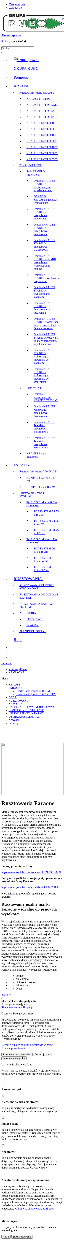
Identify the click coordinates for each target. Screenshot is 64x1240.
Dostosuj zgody (43, 1054)
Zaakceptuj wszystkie (14, 1058)
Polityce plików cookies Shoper (35, 1208)
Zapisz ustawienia (22, 1236)
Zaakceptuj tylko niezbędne (17, 1054)
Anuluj (6, 1236)
